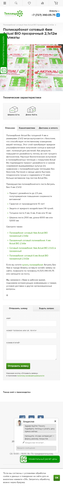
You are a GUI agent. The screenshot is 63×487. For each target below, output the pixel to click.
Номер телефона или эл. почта (21, 330)
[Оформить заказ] (56, 3)
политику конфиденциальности (30, 376)
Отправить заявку (18, 366)
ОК (56, 478)
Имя (8, 318)
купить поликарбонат (32, 265)
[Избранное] (29, 3)
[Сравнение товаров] (42, 3)
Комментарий (12, 343)
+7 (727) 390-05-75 (44, 15)
